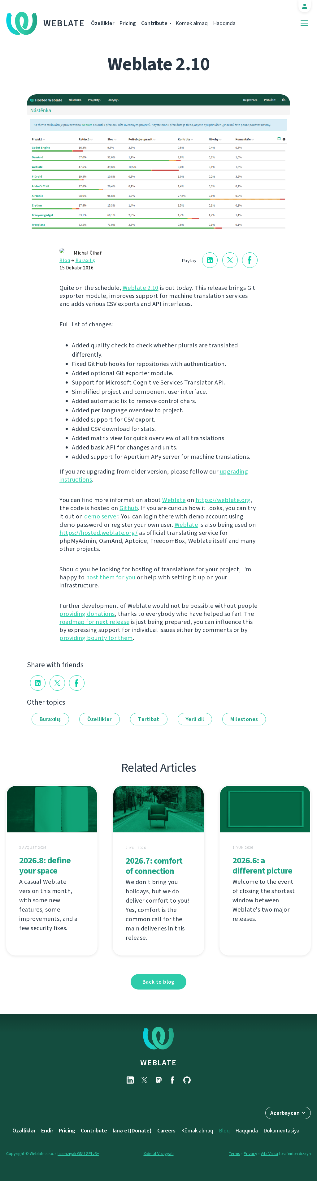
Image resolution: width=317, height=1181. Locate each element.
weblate (158, 1062)
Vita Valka (269, 1154)
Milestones (244, 719)
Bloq (64, 260)
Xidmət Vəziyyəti (159, 1154)
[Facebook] (172, 1080)
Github (128, 508)
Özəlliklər (102, 23)
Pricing (127, 23)
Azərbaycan (285, 1113)
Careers (166, 1130)
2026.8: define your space (45, 865)
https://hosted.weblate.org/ (98, 533)
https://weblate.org (223, 500)
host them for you (111, 577)
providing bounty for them (96, 638)
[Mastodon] (158, 1080)
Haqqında (224, 23)
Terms (234, 1154)
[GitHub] (187, 1080)
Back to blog (158, 982)
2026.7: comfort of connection (154, 866)
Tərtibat (148, 719)
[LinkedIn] (130, 1080)
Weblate (64, 23)
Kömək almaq (192, 23)
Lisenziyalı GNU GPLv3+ (78, 1154)
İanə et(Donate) (132, 1130)
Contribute (154, 23)
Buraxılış (85, 260)
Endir (47, 1130)
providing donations (87, 614)
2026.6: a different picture (262, 865)
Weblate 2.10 (140, 288)
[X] (144, 1080)
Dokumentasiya (281, 1130)
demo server (101, 516)
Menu (304, 23)
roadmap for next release (94, 622)
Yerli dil (195, 719)
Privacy (250, 1154)
